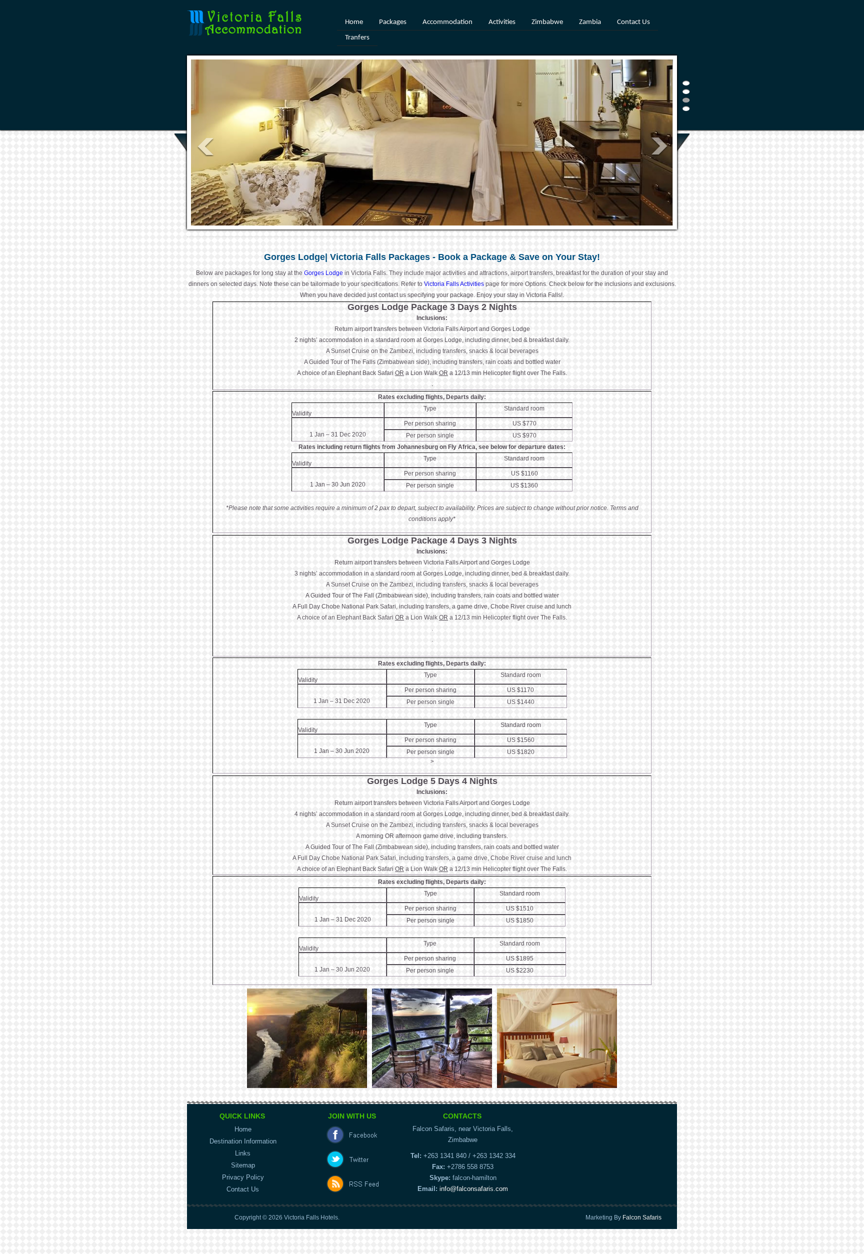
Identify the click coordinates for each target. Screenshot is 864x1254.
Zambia (590, 22)
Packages (392, 22)
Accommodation (447, 22)
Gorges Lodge (323, 273)
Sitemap (243, 1165)
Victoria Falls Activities (453, 284)
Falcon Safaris (642, 1217)
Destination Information (243, 1141)
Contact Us (633, 22)
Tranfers (357, 38)
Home (354, 22)
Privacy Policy (243, 1177)
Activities (502, 22)
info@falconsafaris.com (474, 1188)
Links (242, 1153)
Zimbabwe (547, 22)
